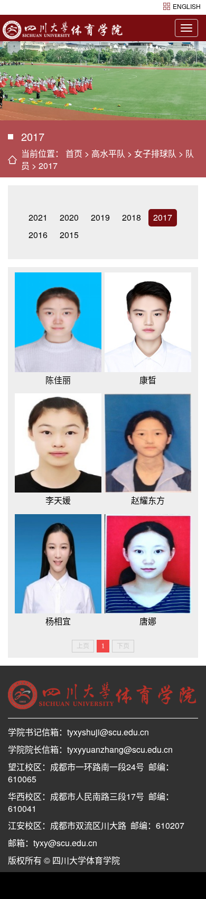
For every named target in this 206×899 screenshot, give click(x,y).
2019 (100, 217)
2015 (69, 235)
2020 (69, 217)
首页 (73, 153)
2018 (131, 217)
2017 (48, 165)
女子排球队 (155, 153)
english (187, 6)
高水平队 (108, 153)
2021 (38, 217)
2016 (38, 235)
